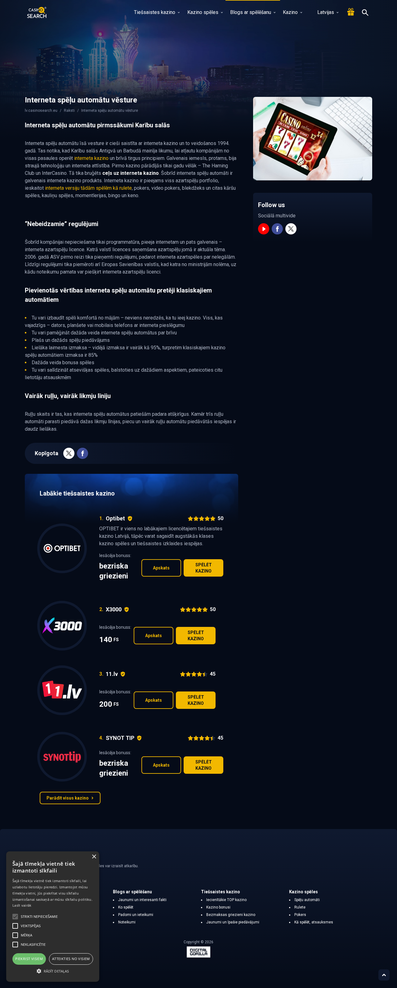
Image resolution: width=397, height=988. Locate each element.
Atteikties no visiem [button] (71, 958)
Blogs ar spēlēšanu (250, 12)
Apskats (161, 567)
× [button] (93, 856)
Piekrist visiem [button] (29, 958)
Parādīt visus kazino (68, 797)
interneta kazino (91, 158)
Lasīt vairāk (22, 905)
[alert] (52, 916)
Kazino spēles (202, 12)
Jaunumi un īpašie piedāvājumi (232, 922)
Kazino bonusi (218, 907)
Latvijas (325, 12)
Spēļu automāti (307, 900)
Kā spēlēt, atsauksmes (313, 922)
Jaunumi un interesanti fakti (142, 900)
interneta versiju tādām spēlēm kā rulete (88, 188)
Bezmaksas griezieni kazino (230, 915)
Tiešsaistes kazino (154, 12)
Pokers (300, 915)
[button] (52, 971)
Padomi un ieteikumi (135, 915)
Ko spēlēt (125, 907)
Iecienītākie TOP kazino (226, 900)
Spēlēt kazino (203, 567)
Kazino (290, 12)
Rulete (300, 907)
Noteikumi (127, 922)
